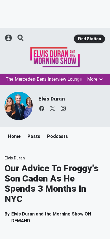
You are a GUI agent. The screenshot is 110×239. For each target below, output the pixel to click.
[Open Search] (20, 38)
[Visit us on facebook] (41, 108)
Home (14, 136)
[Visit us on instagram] (63, 108)
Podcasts (57, 136)
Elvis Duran (51, 99)
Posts (33, 136)
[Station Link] (55, 57)
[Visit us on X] (52, 108)
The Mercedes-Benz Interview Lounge (44, 79)
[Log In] (9, 38)
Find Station (89, 39)
